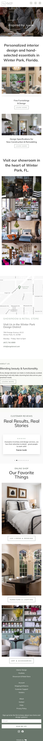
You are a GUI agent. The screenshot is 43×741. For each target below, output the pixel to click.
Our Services (15, 33)
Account (21, 683)
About (21, 699)
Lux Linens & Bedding (21, 538)
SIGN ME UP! (21, 726)
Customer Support (21, 689)
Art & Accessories (21, 661)
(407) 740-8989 (9, 342)
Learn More (21, 107)
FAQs (22, 705)
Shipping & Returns (21, 686)
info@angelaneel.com (11, 346)
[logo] (7, 3)
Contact (21, 702)
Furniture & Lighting (21, 599)
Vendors (21, 692)
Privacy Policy (21, 708)
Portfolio (21, 673)
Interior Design (21, 670)
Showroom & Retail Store (21, 676)
